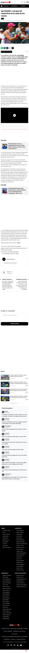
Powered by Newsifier (14, 648)
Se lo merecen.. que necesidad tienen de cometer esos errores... (14, 470)
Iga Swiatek (20, 55)
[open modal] (27, 2)
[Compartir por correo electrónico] (10, 48)
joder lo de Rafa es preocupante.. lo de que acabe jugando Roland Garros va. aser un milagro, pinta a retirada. (14, 463)
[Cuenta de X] (8, 645)
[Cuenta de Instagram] (14, 645)
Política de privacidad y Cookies (19, 628)
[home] (1, 6)
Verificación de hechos (19, 631)
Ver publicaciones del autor (10, 263)
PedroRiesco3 (8, 474)
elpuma (6, 411)
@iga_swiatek (5, 248)
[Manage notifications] (26, 650)
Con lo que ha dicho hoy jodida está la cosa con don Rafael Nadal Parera (14, 456)
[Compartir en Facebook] (5, 48)
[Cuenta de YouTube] (21, 645)
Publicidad (6, 639)
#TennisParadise (7, 250)
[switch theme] (25, 2)
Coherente (7, 418)
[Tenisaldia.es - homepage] (6, 2)
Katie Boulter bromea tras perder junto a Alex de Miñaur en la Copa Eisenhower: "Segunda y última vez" (17, 191)
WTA (2, 18)
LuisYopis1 (7, 433)
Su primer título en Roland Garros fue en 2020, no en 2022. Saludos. (14, 430)
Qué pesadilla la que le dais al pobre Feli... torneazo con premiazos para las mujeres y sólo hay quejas (14, 478)
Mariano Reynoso (7, 20)
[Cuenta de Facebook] (11, 645)
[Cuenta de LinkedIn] (18, 645)
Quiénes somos (5, 628)
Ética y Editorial (8, 631)
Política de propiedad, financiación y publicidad (14, 636)
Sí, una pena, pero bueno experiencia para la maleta (12, 449)
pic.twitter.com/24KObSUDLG (10, 252)
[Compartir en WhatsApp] (2, 48)
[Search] (22, 2)
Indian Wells (21, 57)
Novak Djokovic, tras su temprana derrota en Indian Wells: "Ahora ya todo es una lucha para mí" (16, 146)
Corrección (14, 634)
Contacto (12, 639)
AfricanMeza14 (8, 426)
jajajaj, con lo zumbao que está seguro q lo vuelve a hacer (14, 436)
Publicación (14, 323)
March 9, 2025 (14, 253)
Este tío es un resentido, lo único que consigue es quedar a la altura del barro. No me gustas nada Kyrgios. (14, 422)
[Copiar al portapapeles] (13, 48)
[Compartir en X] (7, 48)
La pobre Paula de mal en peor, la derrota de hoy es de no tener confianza (14, 443)
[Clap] (3, 272)
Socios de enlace (21, 639)
